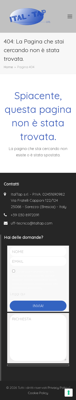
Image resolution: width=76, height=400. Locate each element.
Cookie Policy (38, 393)
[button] (70, 16)
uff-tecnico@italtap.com (31, 223)
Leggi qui (17, 293)
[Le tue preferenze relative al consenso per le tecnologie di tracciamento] (69, 393)
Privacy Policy (58, 387)
